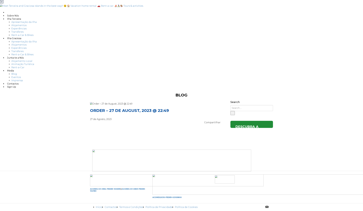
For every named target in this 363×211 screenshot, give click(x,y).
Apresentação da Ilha (24, 22)
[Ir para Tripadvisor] (267, 207)
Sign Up (11, 87)
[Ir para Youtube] (271, 207)
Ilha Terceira (14, 19)
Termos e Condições (131, 207)
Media (10, 70)
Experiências (19, 28)
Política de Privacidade (159, 207)
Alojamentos (19, 25)
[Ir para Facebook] (258, 207)
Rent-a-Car (17, 67)
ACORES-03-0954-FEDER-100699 (105, 189)
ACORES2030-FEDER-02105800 (167, 197)
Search (235, 102)
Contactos (111, 207)
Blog (14, 74)
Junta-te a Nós (15, 57)
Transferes (17, 31)
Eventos (16, 77)
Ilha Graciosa (14, 38)
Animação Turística (22, 64)
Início (99, 207)
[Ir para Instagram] (263, 207)
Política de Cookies (186, 207)
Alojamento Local (21, 61)
